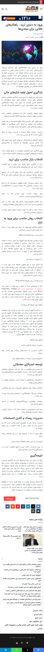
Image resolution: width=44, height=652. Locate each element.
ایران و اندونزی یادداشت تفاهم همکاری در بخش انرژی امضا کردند (12, 529)
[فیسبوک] (38, 506)
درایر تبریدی (38, 614)
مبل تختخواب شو (36, 621)
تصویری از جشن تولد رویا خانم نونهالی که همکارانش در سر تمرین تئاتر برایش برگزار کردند (33, 529)
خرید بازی (38, 617)
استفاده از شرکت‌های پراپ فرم (30, 289)
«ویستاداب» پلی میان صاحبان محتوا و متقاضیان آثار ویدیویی (21, 2)
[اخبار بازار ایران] (32, 9)
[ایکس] (33, 506)
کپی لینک (9, 499)
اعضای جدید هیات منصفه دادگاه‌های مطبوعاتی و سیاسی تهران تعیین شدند (33, 550)
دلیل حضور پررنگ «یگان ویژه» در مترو (12, 537)
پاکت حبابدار (37, 610)
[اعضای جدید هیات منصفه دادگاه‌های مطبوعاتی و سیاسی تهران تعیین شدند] (32, 540)
